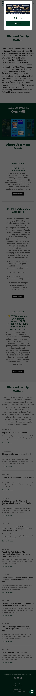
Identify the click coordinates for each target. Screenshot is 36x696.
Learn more (18, 23)
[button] (31, 691)
